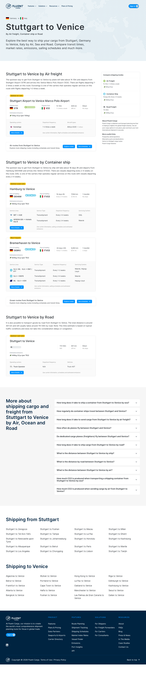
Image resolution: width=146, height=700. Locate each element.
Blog (120, 631)
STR (16, 108)
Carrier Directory (55, 639)
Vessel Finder (77, 639)
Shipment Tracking (80, 627)
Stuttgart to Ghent (118, 534)
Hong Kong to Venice (84, 576)
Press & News (124, 635)
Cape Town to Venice (50, 585)
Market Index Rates (80, 635)
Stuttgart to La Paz (83, 534)
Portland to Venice (49, 581)
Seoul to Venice (116, 590)
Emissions (76, 643)
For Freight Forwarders (105, 627)
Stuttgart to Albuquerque (18, 546)
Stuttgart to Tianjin (118, 551)
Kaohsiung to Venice (118, 585)
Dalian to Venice (116, 595)
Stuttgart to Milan (117, 529)
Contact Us (123, 647)
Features (51, 624)
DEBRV (17, 250)
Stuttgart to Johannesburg (53, 538)
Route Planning (78, 624)
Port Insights (77, 647)
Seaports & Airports (56, 635)
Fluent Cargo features (109, 143)
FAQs (121, 627)
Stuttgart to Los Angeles (18, 551)
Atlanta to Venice (14, 590)
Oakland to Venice (83, 585)
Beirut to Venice (13, 581)
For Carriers (100, 631)
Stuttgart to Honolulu (84, 538)
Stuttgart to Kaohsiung (120, 538)
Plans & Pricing (54, 627)
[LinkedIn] (7, 645)
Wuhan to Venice (48, 576)
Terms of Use (46, 660)
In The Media (124, 639)
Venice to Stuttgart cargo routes (112, 141)
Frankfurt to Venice (15, 585)
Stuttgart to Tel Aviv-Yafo (18, 534)
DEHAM (17, 196)
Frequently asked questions (111, 137)
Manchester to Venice (84, 590)
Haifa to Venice (47, 590)
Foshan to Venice (48, 595)
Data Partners (54, 631)
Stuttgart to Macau (83, 529)
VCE (48, 108)
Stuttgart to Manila (118, 546)
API (73, 651)
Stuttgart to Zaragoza (16, 529)
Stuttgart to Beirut (49, 546)
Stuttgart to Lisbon (83, 551)
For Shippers (100, 624)
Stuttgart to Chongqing (51, 551)
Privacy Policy (60, 660)
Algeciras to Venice (15, 576)
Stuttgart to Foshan (49, 529)
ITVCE (47, 196)
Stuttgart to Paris (82, 546)
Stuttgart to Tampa (49, 534)
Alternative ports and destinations (113, 139)
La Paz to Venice (82, 581)
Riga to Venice (115, 576)
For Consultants (102, 635)
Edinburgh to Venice (118, 581)
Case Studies (124, 643)
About (121, 624)
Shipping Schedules (80, 631)
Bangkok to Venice (15, 595)
